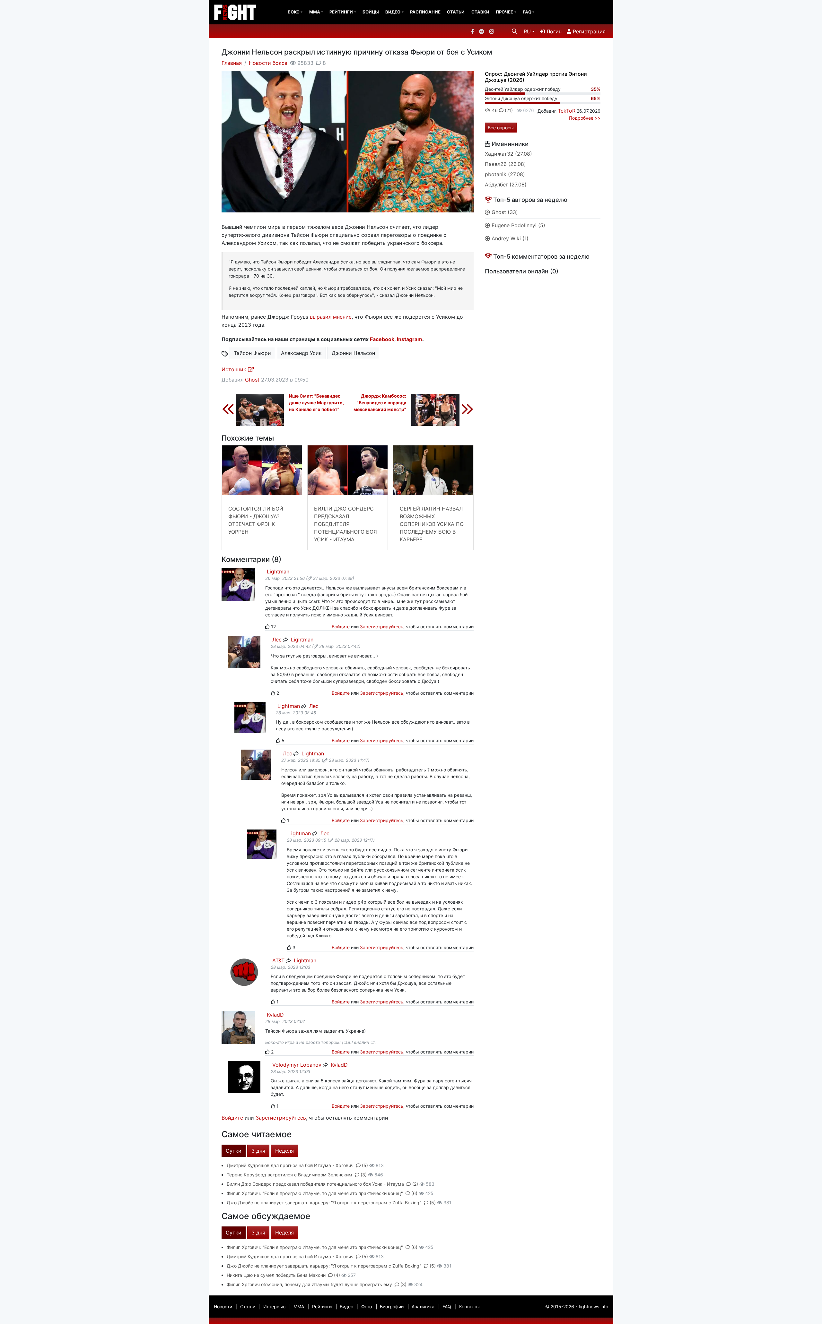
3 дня (258, 1151)
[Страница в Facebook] (472, 31)
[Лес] (244, 651)
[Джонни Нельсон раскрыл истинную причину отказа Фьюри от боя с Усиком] (348, 141)
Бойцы (371, 11)
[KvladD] (238, 1027)
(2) (415, 1184)
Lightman (277, 571)
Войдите (341, 626)
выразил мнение (331, 317)
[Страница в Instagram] (491, 31)
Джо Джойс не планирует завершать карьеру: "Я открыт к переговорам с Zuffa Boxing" (324, 1202)
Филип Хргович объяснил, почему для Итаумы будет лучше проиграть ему (309, 1284)
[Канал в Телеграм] (481, 31)
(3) (363, 1174)
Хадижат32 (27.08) (508, 153)
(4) (337, 1275)
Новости (223, 1306)
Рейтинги (341, 11)
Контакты (469, 1306)
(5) (365, 1165)
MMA (314, 11)
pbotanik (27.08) (505, 174)
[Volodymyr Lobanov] (244, 1076)
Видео (392, 11)
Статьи (456, 11)
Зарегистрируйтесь (381, 626)
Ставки (480, 11)
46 (494, 110)
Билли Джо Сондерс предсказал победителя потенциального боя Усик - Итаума (345, 524)
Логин (553, 31)
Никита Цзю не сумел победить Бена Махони (276, 1275)
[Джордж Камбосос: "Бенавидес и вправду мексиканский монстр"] (442, 409)
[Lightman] (238, 584)
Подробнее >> (584, 118)
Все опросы (501, 127)
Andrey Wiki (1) (509, 238)
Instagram (409, 339)
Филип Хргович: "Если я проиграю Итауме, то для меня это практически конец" (315, 1193)
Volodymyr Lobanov (296, 1065)
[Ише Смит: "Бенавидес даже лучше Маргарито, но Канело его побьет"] (253, 409)
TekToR (566, 110)
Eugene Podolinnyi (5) (517, 225)
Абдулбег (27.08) (506, 184)
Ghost (252, 379)
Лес (276, 639)
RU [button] (527, 31)
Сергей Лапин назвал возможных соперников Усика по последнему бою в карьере (432, 524)
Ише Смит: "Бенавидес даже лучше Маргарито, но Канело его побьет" (316, 402)
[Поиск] (514, 31)
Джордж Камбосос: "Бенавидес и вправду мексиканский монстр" (380, 402)
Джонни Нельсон (353, 353)
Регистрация (588, 31)
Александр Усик (301, 353)
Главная (232, 63)
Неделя (284, 1151)
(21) (508, 110)
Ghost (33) (504, 212)
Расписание (425, 11)
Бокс (294, 11)
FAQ (527, 11)
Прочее (504, 11)
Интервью (274, 1306)
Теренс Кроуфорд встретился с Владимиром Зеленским (289, 1174)
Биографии (392, 1306)
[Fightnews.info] (235, 12)
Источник (235, 369)
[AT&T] (244, 972)
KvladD (274, 1014)
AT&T (277, 960)
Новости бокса (268, 63)
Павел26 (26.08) (505, 164)
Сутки (233, 1151)
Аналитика (423, 1306)
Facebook (382, 339)
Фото (366, 1306)
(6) (414, 1193)
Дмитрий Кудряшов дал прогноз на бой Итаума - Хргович (290, 1165)
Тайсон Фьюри (252, 353)
